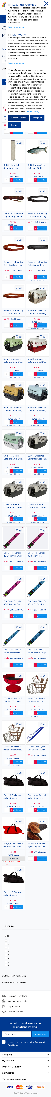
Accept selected (18, 117)
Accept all (37, 117)
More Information (16, 27)
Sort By (5, 68)
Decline (14, 125)
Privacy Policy (32, 111)
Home (4, 27)
